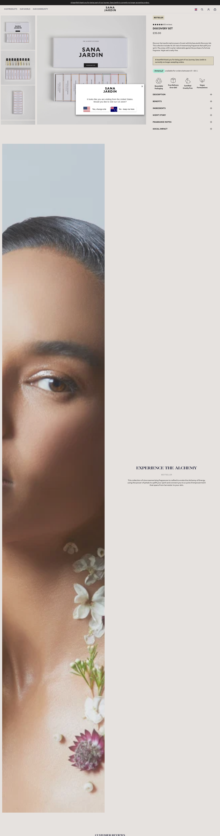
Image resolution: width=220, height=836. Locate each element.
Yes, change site (99, 109)
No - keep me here (126, 109)
